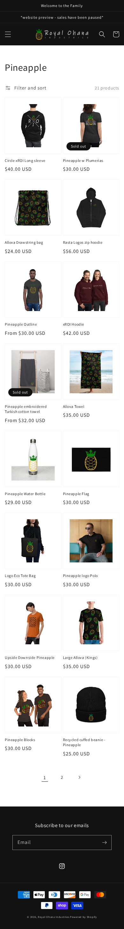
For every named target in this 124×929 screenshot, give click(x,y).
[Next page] (79, 777)
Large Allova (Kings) (80, 657)
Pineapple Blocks (20, 739)
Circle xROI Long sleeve (25, 160)
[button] (8, 34)
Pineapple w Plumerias (83, 160)
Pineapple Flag (76, 493)
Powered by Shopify (83, 917)
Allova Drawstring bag (24, 242)
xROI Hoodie (74, 324)
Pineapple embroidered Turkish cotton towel (26, 409)
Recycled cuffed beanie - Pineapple (84, 742)
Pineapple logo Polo (80, 575)
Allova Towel (74, 406)
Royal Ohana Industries (53, 917)
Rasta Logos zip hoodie (83, 242)
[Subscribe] (104, 842)
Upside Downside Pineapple (30, 657)
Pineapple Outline (21, 324)
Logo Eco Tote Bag (20, 575)
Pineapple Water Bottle (25, 493)
